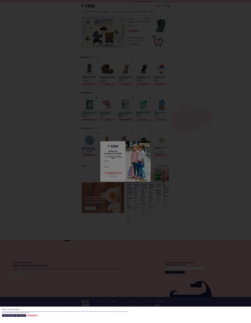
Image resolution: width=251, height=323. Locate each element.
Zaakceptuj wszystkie (32, 315)
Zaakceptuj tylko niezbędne (9, 315)
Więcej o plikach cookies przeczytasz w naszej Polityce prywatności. (16, 312)
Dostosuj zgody (21, 315)
